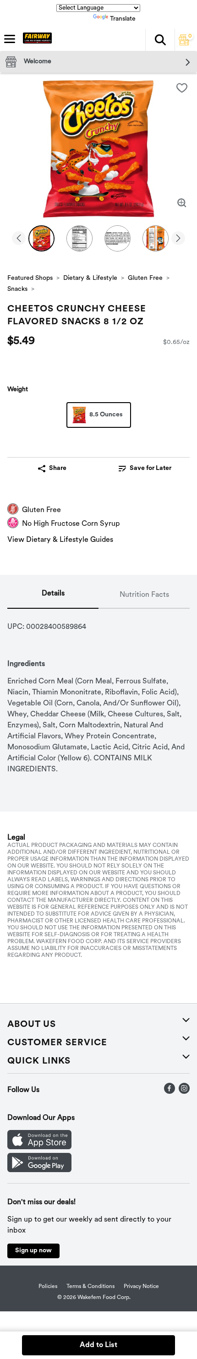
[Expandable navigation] (10, 39)
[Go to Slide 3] (117, 238)
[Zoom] (182, 203)
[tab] (52, 595)
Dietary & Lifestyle (90, 278)
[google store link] (39, 1170)
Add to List (98, 1345)
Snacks (17, 289)
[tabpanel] (98, 692)
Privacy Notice (141, 1286)
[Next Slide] (178, 239)
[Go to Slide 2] (79, 238)
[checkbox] (181, 87)
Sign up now (33, 1250)
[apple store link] (39, 1147)
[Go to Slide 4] (155, 238)
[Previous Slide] (18, 239)
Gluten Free (145, 278)
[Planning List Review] (184, 43)
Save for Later (150, 468)
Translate (123, 19)
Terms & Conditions (90, 1286)
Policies (47, 1286)
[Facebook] (169, 1092)
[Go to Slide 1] (41, 238)
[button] (160, 40)
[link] (145, 468)
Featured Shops (30, 278)
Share (57, 468)
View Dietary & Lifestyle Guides (60, 540)
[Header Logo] (35, 40)
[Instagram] (184, 1092)
